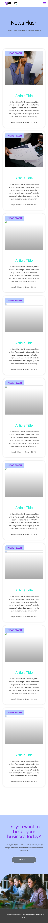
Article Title (24, 95)
